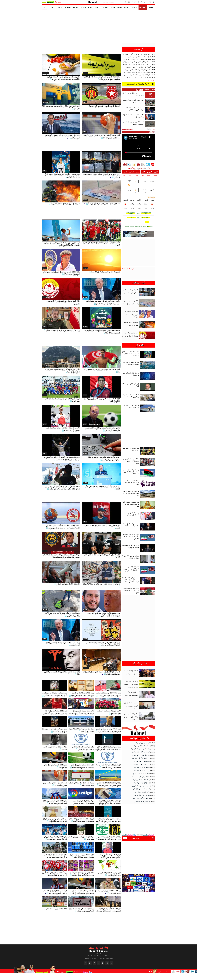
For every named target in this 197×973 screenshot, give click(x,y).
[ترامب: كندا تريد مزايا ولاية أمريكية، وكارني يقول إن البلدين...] (150, 109)
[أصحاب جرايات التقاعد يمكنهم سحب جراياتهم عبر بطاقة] (101, 445)
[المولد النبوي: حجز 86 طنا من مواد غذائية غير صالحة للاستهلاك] (101, 572)
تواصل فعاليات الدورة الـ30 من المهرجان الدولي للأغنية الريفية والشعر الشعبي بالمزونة (82, 694)
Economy (59, 7)
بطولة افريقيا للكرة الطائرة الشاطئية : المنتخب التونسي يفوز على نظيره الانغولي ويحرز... (109, 784)
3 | (151, 80)
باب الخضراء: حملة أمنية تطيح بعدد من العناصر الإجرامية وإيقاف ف (130, 673)
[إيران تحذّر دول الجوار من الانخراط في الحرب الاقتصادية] (61, 318)
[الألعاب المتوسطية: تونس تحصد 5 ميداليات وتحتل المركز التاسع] (108, 703)
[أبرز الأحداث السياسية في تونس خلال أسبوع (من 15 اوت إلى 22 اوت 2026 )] (54, 865)
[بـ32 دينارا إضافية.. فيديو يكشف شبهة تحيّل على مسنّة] (101, 191)
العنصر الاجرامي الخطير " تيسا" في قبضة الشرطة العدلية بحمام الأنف (102, 556)
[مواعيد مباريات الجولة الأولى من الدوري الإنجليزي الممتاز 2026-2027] (147, 483)
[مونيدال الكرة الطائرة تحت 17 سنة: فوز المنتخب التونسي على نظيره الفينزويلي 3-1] (81, 883)
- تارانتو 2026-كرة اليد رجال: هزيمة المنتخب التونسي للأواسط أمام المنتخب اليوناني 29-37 (138, 72)
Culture (83, 7)
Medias (105, 7)
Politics (51, 7)
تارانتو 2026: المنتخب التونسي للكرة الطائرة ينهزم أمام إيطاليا (55, 766)
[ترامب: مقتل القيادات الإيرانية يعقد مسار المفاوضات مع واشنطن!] (147, 526)
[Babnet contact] (147, 2)
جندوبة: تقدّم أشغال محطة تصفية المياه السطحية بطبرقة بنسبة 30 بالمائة (81, 784)
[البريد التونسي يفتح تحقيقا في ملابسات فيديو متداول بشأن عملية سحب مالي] (61, 94)
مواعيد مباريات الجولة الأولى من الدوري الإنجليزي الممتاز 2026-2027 (131, 482)
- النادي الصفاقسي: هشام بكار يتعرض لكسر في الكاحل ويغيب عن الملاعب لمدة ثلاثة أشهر (138, 54)
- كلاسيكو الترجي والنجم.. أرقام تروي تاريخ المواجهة (140, 67)
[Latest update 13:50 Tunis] (92, 2)
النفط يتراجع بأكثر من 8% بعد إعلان (141, 752)
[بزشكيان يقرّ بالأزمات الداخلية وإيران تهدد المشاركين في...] (150, 116)
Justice (126, 7)
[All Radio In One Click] (184, 971)
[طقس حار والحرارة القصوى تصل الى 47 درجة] (101, 260)
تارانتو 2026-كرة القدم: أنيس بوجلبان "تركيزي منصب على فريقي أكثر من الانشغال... (110, 857)
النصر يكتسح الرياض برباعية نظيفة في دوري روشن (131, 449)
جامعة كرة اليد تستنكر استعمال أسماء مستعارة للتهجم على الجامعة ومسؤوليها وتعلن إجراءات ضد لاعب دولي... (63, 527)
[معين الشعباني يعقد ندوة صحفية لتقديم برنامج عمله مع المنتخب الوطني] (101, 513)
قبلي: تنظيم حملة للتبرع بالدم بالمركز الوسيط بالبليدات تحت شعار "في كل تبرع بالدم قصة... (110, 803)
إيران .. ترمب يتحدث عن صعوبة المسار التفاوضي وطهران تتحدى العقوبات (62, 644)
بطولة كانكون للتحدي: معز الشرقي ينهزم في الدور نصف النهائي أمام (131, 314)
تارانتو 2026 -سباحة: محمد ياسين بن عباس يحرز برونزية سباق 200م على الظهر (101, 400)
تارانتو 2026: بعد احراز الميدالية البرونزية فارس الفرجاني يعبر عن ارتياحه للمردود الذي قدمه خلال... (61, 458)
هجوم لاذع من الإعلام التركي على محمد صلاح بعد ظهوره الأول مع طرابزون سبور (55, 892)
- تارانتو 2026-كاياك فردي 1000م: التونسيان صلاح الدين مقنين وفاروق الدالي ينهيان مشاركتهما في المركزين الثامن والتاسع (138, 75)
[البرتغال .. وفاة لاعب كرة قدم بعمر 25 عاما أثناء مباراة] (54, 739)
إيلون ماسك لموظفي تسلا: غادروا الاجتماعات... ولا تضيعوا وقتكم (62, 673)
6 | (146, 80)
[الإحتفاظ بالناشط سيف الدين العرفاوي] (61, 572)
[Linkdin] (145, 2)
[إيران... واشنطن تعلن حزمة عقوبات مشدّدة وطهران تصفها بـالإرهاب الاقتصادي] (147, 537)
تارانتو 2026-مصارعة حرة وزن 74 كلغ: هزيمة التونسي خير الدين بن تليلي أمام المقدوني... (54, 712)
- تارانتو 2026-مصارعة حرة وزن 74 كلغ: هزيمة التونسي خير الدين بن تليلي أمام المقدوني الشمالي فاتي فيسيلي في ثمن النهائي (138, 77)
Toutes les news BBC (128, 129)
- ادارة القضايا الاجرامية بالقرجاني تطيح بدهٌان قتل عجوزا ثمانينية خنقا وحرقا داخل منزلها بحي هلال (138, 62)
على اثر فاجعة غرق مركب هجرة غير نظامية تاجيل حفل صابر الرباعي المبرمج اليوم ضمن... (108, 820)
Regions (68, 7)
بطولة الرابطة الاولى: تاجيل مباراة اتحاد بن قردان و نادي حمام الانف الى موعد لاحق (109, 838)
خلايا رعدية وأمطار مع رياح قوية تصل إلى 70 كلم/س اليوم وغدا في (130, 716)
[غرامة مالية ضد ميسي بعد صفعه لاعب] (54, 901)
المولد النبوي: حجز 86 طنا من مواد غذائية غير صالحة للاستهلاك (101, 584)
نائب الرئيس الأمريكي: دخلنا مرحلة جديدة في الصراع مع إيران (130, 546)
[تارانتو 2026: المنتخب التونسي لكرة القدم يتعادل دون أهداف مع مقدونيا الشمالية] (81, 757)
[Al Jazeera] (134, 164)
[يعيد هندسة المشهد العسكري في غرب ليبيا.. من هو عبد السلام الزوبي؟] (108, 883)
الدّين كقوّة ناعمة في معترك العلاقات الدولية (130, 385)
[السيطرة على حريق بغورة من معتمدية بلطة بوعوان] (61, 191)
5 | (148, 80)
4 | (150, 80)
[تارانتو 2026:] (54, 793)
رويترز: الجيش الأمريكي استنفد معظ (141, 758)
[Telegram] (129, 2)
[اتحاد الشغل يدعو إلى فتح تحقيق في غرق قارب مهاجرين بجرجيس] (61, 289)
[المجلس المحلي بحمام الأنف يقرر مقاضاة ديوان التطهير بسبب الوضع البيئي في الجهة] (61, 357)
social (75, 7)
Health (98, 7)
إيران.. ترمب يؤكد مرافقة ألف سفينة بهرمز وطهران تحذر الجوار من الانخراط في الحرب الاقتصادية (103, 302)
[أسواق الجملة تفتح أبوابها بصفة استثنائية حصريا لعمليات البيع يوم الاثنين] (81, 721)
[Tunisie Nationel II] (129, 164)
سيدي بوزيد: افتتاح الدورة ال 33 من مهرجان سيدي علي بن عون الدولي (54, 730)
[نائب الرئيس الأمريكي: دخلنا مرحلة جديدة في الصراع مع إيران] (147, 548)
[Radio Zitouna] (143, 164)
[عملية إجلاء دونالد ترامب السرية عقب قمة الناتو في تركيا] (147, 408)
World (119, 7)
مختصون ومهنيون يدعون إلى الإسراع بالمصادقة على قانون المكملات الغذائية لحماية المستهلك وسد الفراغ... (63, 78)
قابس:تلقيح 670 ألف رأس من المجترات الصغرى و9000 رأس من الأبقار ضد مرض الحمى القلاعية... (108, 911)
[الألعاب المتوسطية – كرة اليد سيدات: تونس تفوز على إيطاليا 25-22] (54, 775)
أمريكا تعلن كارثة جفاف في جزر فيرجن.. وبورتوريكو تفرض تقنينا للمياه (131, 493)
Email (95, 958)
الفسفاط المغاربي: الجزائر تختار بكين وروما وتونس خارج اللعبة (130, 395)
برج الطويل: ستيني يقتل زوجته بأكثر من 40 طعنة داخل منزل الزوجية (131, 684)
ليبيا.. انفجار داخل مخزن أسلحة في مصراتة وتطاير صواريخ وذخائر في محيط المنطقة (131, 472)
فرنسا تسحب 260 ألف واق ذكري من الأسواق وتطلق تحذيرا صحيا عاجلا (131, 504)
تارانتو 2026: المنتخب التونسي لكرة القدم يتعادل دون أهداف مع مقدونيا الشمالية (82, 766)
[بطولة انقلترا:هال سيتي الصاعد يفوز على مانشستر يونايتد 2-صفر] (81, 829)
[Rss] (126, 2)
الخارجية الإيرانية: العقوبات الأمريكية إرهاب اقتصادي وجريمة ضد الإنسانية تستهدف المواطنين (131, 569)
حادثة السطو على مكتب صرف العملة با (141, 776)
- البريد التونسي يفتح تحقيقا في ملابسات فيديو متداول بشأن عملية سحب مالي (138, 64)
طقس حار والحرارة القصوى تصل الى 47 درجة (105, 272)
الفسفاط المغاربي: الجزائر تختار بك (142, 761)
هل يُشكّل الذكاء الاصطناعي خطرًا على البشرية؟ (131, 374)
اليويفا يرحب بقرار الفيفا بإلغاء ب (142, 743)
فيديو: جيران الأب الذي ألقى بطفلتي (141, 798)
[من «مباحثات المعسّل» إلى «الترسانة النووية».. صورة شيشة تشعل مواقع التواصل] (147, 705)
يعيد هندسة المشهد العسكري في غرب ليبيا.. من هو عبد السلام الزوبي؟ (108, 892)
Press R (112, 7)
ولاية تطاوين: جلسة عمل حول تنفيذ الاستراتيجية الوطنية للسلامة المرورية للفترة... (81, 910)
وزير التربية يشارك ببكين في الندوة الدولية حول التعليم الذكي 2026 (102, 488)
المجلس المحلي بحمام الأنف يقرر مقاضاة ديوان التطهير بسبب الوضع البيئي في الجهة (62, 371)
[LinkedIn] (111, 963)
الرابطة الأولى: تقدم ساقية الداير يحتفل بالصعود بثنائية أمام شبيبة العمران (62, 400)
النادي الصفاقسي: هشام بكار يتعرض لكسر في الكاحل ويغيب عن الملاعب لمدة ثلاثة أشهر (54, 694)
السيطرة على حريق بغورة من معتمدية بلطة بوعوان (65, 203)
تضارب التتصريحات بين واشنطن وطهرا (140, 749)
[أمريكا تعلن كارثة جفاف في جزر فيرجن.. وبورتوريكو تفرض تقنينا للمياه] (147, 494)
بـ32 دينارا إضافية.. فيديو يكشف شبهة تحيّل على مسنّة (104, 203)
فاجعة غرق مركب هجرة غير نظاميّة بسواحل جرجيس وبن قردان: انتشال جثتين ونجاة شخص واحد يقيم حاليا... (62, 488)
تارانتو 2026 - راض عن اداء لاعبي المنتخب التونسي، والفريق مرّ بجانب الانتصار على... (108, 730)
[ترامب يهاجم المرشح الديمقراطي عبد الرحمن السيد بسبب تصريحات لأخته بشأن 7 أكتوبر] (101, 601)
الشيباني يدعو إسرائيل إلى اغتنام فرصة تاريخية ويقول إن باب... (133, 123)
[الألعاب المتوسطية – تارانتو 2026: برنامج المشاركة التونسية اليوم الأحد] (101, 230)
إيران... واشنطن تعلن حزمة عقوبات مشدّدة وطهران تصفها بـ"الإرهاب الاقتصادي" (130, 536)
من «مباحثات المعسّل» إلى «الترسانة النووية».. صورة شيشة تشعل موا (131, 706)
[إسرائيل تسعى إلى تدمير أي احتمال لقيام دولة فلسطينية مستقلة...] (150, 102)
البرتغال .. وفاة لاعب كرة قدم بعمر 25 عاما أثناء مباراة (55, 748)
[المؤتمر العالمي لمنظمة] (108, 757)
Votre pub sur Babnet (103, 955)
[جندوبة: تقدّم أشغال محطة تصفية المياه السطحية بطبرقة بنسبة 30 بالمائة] (81, 775)
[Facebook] (132, 2)
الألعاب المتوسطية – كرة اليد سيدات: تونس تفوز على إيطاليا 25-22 (55, 784)
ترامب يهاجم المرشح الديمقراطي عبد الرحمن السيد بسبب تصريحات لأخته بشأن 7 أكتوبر (103, 614)
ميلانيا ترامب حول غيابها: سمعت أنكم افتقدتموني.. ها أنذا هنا (130, 557)
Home (44, 7)
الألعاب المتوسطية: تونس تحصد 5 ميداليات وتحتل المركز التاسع (109, 712)
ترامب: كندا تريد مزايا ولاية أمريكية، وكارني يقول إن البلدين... (135, 108)
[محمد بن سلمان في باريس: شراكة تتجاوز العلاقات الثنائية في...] (150, 95)
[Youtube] (138, 2)
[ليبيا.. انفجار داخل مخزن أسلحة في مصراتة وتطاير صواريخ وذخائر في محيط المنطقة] (147, 473)
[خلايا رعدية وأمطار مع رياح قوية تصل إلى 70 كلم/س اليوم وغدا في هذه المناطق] (147, 716)
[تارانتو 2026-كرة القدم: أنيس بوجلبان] (108, 847)
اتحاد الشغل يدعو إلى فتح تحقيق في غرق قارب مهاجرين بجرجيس (63, 302)
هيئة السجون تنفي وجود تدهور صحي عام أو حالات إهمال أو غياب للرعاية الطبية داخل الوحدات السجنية (62, 556)
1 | (154, 80)
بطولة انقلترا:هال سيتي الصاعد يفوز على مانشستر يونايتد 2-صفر (81, 838)
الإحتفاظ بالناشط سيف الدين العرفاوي (68, 584)
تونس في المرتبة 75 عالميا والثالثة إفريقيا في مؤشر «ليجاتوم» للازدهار (109, 874)
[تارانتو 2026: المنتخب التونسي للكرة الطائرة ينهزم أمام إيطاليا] (54, 757)
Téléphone (87, 958)
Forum (150, 7)
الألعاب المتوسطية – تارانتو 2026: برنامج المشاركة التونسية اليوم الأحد (101, 244)
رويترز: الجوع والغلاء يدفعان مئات (141, 764)
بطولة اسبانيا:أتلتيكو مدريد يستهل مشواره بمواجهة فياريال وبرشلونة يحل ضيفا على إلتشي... (83, 803)
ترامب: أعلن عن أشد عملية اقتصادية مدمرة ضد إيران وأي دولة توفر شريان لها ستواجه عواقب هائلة (130, 579)
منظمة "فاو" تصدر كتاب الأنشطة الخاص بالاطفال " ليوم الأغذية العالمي (83, 748)
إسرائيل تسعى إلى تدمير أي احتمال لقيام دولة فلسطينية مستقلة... (133, 101)
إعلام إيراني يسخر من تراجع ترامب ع (141, 755)
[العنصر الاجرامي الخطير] (101, 543)
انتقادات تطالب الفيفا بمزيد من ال (142, 746)
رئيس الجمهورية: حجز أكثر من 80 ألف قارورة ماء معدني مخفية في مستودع (101, 175)
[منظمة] (81, 739)
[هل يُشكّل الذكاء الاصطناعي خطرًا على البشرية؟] (147, 376)
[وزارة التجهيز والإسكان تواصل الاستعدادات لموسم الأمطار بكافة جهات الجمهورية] (61, 601)
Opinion (134, 7)
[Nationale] (125, 164)
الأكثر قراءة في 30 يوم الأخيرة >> (138, 738)
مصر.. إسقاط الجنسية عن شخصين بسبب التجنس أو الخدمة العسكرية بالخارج (131, 590)
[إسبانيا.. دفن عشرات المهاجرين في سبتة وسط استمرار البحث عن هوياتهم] (147, 462)
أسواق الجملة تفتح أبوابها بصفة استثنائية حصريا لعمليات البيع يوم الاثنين (81, 730)
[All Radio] (138, 883)
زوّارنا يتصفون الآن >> (138, 282)
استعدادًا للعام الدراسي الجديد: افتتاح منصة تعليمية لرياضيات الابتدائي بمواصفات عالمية (102, 331)
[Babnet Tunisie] (98, 949)
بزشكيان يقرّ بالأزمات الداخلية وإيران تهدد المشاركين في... (133, 115)
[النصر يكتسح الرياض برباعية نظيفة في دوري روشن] (147, 451)
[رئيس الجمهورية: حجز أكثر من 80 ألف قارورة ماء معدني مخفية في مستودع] (101, 162)
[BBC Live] (138, 164)
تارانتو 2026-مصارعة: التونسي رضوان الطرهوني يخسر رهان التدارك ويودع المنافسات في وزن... (81, 713)
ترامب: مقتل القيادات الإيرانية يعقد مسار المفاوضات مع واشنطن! (130, 524)
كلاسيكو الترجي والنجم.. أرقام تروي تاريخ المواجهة (104, 106)
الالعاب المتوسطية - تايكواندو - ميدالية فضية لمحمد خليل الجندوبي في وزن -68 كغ (63, 429)
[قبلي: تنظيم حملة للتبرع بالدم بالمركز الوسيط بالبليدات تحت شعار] (108, 793)
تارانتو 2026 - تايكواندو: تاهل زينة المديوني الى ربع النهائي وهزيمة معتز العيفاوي (62, 175)
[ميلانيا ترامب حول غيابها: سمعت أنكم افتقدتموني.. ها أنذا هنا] (147, 559)
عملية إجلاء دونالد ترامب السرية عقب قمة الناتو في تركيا (131, 406)
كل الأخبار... (138, 49)
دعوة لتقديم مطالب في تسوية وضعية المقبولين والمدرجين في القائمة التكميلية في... (55, 820)
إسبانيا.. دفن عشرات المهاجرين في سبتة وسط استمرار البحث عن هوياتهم (131, 461)
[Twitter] (135, 2)
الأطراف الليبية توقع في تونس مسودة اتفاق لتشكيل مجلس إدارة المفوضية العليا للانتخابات (101, 673)
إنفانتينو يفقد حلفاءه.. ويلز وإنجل (142, 792)
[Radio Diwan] (148, 164)
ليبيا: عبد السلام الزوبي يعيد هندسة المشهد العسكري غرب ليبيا (131, 514)
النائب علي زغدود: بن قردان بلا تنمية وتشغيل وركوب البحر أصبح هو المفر (62, 136)
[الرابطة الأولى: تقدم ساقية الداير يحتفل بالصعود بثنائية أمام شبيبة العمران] (61, 387)
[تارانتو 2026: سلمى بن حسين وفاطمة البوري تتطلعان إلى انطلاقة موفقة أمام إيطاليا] (81, 847)
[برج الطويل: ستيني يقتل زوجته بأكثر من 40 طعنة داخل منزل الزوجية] (147, 684)
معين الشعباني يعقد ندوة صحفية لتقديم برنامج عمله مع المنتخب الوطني (102, 527)
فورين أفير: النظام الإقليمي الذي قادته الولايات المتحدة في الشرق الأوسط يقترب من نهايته (103, 644)
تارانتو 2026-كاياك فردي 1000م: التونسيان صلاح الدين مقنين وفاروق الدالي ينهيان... (108, 694)
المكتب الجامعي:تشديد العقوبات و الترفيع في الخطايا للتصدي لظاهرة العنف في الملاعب (102, 429)
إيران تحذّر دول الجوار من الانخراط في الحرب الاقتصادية (62, 330)
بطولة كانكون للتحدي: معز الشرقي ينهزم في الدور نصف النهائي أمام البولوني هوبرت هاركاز (61, 273)
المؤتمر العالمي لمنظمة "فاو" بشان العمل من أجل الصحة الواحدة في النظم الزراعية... (108, 766)
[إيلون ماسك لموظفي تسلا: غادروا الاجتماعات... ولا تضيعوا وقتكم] (61, 660)
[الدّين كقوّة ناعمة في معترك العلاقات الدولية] (147, 387)
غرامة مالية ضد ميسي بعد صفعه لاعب (56, 908)
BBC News (142, 7)
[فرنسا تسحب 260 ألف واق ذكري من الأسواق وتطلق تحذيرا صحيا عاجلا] (147, 505)
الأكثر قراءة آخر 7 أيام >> (139, 663)
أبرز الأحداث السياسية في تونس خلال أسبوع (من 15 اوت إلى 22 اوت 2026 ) (54, 874)
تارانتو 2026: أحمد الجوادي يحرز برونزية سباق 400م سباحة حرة (102, 371)
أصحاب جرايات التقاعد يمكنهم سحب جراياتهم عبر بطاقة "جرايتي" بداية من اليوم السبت (104, 458)
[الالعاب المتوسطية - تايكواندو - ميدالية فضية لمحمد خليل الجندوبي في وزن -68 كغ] (61, 416)
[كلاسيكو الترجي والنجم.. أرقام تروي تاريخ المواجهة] (101, 94)
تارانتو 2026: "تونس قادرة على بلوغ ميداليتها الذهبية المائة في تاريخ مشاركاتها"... (55, 802)
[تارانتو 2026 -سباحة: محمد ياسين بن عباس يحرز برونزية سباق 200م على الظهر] (101, 387)
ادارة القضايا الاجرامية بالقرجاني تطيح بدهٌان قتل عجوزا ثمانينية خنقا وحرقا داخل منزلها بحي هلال (101, 78)
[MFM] (152, 164)
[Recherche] (153, 2)
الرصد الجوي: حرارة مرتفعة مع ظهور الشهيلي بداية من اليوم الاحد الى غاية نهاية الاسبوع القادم (62, 244)
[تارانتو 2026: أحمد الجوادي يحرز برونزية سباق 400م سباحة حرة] (101, 357)
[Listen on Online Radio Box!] (153, 838)
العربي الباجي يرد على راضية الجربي (142, 801)
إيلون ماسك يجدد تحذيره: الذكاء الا (141, 770)
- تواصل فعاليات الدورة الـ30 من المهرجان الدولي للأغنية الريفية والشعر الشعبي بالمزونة (138, 56)
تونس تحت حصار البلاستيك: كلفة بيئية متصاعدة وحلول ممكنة (131, 363)
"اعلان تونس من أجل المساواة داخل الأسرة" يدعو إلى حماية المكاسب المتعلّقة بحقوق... (81, 874)
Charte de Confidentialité (105, 958)
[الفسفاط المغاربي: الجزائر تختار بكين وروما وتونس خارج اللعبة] (147, 397)
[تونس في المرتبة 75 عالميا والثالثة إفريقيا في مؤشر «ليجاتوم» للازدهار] (108, 865)
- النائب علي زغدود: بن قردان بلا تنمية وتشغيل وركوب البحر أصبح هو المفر (138, 70)
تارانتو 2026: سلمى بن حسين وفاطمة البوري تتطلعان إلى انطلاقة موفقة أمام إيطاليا (81, 856)
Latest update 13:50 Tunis (108, 2)
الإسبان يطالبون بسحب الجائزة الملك (141, 789)
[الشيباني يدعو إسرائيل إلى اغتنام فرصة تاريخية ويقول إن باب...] (150, 124)
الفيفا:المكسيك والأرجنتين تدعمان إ (141, 773)
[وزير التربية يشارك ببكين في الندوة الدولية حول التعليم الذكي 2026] (101, 474)
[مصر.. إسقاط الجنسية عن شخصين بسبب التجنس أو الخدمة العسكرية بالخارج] (147, 591)
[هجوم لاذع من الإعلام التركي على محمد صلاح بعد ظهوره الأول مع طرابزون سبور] (54, 883)
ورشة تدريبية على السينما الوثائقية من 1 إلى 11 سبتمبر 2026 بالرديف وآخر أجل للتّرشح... (108, 748)
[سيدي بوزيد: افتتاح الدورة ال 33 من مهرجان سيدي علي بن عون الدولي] (54, 721)
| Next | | (159, 971)
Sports (90, 7)
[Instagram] (142, 2)
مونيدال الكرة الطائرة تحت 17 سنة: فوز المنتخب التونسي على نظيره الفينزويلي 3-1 (83, 892)
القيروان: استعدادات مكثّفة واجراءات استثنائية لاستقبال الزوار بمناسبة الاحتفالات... (81, 820)
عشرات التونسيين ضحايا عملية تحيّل (142, 795)
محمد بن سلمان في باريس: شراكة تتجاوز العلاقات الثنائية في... (133, 94)
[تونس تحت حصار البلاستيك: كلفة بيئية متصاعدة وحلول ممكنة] (147, 365)
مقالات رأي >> (138, 345)
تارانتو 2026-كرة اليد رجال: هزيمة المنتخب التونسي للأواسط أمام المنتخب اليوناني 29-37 (101, 136)
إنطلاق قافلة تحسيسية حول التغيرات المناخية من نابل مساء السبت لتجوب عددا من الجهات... (55, 857)
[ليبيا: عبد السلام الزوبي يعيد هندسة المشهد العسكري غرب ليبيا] (147, 516)
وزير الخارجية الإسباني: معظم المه (142, 767)
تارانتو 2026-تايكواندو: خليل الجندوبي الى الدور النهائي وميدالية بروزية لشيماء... (55, 838)
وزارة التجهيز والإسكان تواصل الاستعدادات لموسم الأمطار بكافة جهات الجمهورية (62, 614)
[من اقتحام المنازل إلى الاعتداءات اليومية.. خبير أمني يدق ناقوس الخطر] (147, 694)
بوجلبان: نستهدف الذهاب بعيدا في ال (141, 780)
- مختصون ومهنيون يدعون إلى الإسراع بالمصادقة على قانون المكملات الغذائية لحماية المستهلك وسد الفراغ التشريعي (138, 59)
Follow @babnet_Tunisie (129, 269)
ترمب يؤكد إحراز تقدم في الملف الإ (141, 783)
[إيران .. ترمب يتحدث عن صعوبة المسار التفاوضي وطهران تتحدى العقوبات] (61, 630)
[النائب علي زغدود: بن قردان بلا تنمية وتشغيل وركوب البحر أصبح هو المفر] (61, 123)
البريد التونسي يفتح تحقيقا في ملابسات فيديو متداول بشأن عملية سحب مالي (61, 107)
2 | (153, 80)
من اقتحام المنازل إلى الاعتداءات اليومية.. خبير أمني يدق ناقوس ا (131, 695)
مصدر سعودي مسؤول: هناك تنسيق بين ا (140, 786)
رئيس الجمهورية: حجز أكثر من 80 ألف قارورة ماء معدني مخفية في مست (130, 293)
